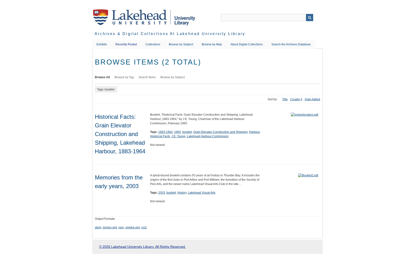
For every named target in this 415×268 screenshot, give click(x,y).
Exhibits (102, 44)
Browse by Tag (124, 77)
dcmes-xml (110, 227)
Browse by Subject (181, 44)
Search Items (147, 77)
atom (98, 227)
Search (309, 17)
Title (285, 99)
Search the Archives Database (291, 44)
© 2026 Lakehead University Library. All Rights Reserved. (142, 247)
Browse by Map (212, 44)
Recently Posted (126, 44)
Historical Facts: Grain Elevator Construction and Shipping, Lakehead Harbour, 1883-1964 (120, 134)
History (181, 192)
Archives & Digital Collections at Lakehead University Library (170, 34)
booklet (187, 132)
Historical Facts (160, 136)
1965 (177, 132)
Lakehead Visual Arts (201, 192)
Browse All (102, 77)
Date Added (312, 99)
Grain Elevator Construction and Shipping (220, 132)
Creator (295, 99)
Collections (153, 44)
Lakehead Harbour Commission (208, 136)
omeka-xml (132, 227)
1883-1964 (165, 132)
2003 (161, 192)
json (121, 227)
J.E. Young (178, 136)
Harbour (254, 132)
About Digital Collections (247, 44)
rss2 (144, 227)
